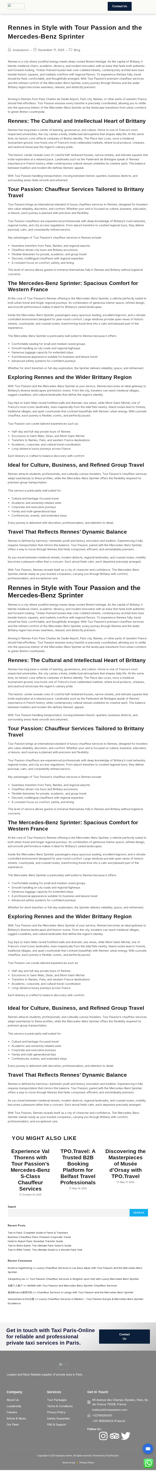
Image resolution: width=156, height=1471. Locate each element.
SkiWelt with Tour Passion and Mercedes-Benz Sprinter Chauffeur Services (72, 1285)
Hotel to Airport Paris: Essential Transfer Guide (35, 1241)
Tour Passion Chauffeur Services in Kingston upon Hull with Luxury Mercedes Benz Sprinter (84, 1278)
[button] (36, 6)
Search (12, 1206)
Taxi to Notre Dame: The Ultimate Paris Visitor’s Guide (39, 1245)
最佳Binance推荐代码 (20, 1292)
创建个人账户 (15, 1285)
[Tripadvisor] (114, 1436)
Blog (77, 50)
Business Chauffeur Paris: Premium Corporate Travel (39, 1236)
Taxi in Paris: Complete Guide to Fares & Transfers (38, 1232)
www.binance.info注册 (21, 1298)
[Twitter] (126, 1436)
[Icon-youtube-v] (137, 1436)
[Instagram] (103, 1436)
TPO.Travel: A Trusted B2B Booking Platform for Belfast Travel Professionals (78, 1166)
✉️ (147, 1448)
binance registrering (20, 1267)
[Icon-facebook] (92, 1436)
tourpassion (21, 50)
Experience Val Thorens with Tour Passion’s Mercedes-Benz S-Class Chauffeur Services (30, 1170)
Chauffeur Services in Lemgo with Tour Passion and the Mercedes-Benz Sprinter (85, 1292)
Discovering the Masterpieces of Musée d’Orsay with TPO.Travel (125, 1163)
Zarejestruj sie (16, 1278)
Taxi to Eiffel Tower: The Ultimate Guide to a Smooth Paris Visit (45, 1249)
